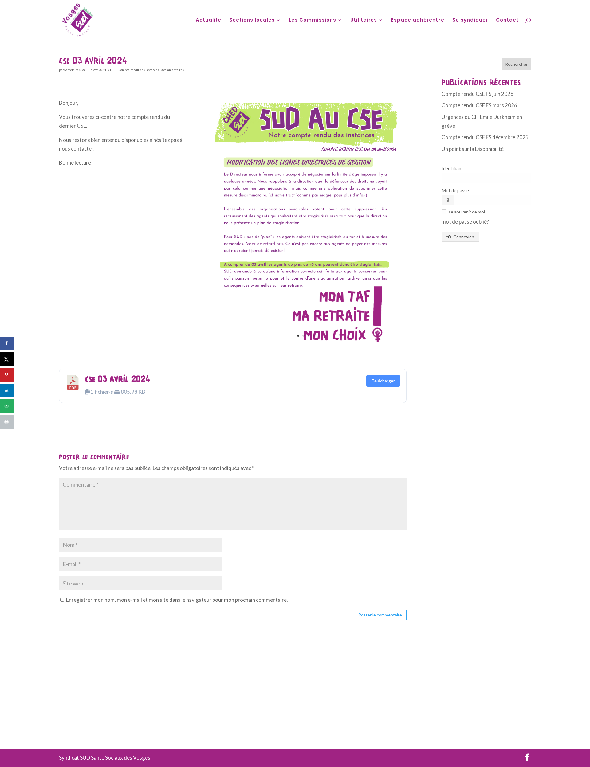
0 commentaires (172, 70)
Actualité (208, 20)
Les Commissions (312, 20)
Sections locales (252, 20)
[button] (448, 200)
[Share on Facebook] (7, 343)
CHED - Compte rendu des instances (133, 70)
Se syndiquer (470, 20)
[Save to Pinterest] (7, 375)
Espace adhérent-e (417, 20)
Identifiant (452, 168)
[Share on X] (7, 359)
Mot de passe (455, 190)
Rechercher (516, 64)
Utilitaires (363, 20)
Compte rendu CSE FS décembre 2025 (485, 137)
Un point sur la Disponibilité (473, 149)
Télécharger (383, 380)
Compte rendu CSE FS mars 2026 (479, 105)
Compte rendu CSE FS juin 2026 (477, 94)
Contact (507, 20)
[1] (306, 349)
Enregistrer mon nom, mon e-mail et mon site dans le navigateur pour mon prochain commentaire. (177, 600)
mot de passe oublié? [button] (465, 221)
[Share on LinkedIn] (7, 390)
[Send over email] (7, 406)
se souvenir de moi (467, 211)
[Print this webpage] (7, 422)
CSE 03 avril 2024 (117, 379)
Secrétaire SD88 (75, 70)
